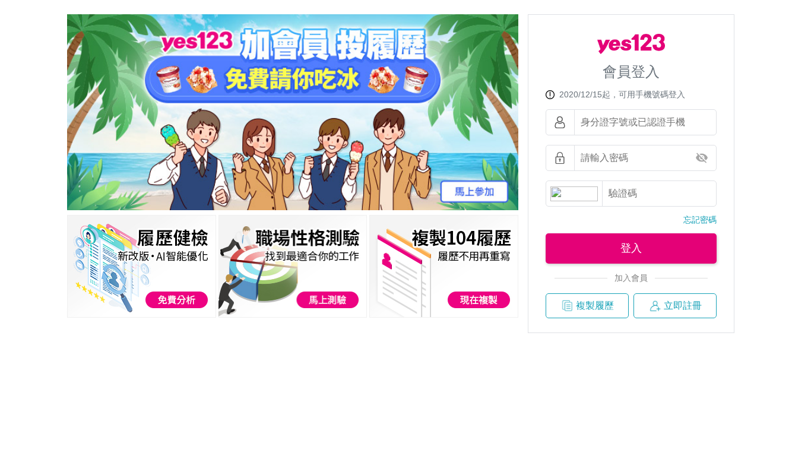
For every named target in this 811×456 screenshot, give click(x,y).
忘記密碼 (700, 219)
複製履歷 (595, 305)
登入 (631, 248)
